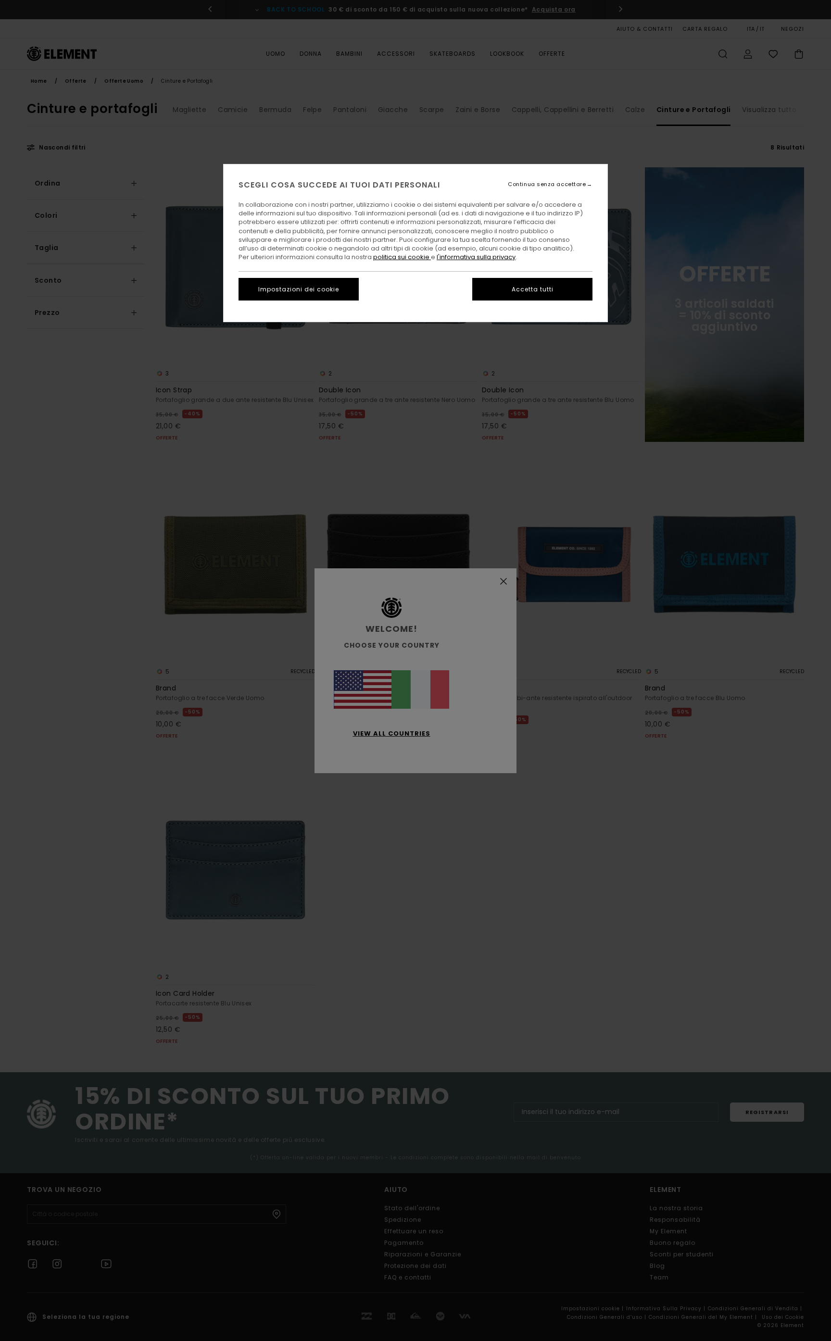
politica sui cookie (402, 257)
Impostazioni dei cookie (298, 289)
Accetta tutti (533, 289)
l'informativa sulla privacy (476, 257)
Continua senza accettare (547, 184)
